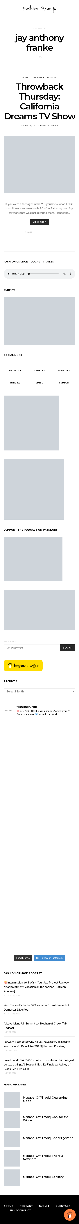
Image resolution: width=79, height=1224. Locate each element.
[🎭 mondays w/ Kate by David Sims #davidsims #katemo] (39, 741)
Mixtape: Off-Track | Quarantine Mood (45, 1099)
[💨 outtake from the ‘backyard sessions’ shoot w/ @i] (39, 820)
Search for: (10, 641)
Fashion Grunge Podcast (23, 973)
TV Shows (52, 77)
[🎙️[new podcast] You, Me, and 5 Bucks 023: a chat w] (39, 778)
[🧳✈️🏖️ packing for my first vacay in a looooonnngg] (39, 730)
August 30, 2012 (29, 125)
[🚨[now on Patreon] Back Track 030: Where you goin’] (39, 857)
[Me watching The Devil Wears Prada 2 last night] (39, 812)
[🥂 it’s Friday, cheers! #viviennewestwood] (39, 750)
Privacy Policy (20, 1210)
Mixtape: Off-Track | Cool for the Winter (46, 1118)
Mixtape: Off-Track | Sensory (43, 1177)
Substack (63, 1205)
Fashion (26, 77)
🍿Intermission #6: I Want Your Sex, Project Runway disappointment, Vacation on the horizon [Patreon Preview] (36, 987)
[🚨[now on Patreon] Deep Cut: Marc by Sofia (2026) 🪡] (39, 921)
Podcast (26, 1205)
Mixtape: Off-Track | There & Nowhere (43, 1157)
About (8, 1205)
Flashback (38, 77)
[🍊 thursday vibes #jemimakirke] (39, 806)
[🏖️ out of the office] (39, 722)
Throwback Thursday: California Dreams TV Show (39, 101)
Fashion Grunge (49, 125)
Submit (44, 1205)
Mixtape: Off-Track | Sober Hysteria (48, 1138)
